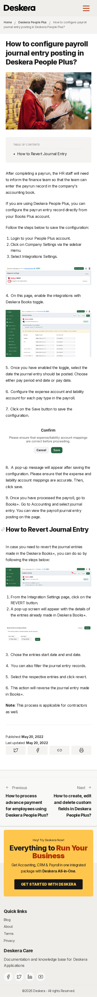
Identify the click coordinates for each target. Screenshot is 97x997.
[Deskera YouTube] (40, 976)
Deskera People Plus (32, 22)
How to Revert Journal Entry (42, 153)
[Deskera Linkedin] (29, 976)
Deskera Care (18, 950)
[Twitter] (19, 976)
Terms (9, 934)
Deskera (39, 991)
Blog (7, 920)
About (8, 926)
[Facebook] (8, 976)
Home (8, 22)
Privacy (9, 941)
